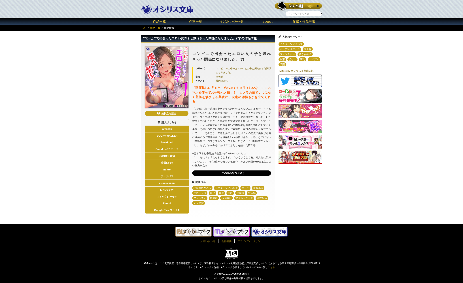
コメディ (314, 59)
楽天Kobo (167, 162)
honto (167, 169)
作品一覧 (159, 21)
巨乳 (230, 193)
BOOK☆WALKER (167, 135)
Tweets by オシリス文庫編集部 (296, 70)
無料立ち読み (169, 113)
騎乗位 (214, 198)
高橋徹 (219, 76)
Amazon (167, 128)
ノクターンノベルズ (226, 188)
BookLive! (167, 142)
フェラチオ (200, 198)
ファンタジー (287, 54)
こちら (271, 267)
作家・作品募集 (304, 21)
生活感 (252, 193)
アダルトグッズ (244, 198)
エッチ (245, 188)
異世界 (307, 49)
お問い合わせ (207, 241)
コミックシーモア (167, 196)
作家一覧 (195, 21)
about (268, 21)
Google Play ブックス (167, 210)
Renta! (167, 203)
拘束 (282, 59)
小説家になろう (202, 188)
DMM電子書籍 (167, 156)
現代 (212, 193)
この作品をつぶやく (233, 173)
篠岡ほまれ (222, 80)
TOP (143, 27)
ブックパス (167, 176)
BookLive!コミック (167, 149)
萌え (302, 59)
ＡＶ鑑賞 (199, 203)
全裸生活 (262, 198)
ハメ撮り (226, 198)
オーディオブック (290, 49)
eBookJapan (167, 182)
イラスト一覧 (231, 21)
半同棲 (240, 193)
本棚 (298, 6)
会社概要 (226, 241)
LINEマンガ (167, 189)
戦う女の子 (305, 54)
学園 (282, 64)
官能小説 (258, 188)
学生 (221, 193)
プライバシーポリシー (250, 241)
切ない (292, 59)
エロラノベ (200, 193)
